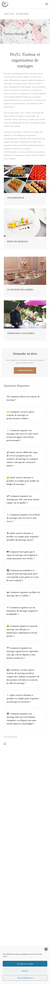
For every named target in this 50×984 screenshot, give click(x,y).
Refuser (25, 971)
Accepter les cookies (25, 964)
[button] (46, 949)
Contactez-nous (25, 370)
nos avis (12, 737)
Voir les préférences (25, 978)
